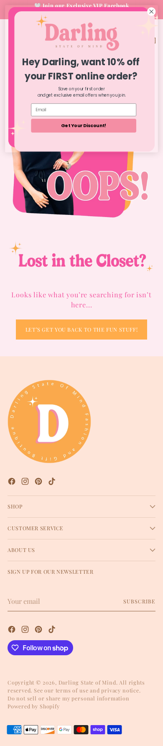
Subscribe (139, 601)
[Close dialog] (151, 11)
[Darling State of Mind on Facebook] (13, 482)
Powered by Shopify (34, 706)
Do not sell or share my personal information (69, 698)
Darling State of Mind (87, 682)
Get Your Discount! (83, 125)
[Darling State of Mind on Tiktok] (53, 482)
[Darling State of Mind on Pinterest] (39, 482)
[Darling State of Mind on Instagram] (26, 482)
